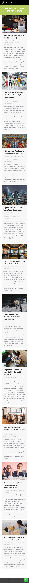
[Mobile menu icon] (26, 2)
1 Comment (6, 492)
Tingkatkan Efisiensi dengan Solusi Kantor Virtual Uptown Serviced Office (13, 95)
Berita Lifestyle (13, 156)
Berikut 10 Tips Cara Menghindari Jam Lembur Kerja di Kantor (12, 317)
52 (24, 574)
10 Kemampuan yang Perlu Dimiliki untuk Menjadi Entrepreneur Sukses (12, 485)
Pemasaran (6, 158)
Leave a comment (7, 44)
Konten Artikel (13, 40)
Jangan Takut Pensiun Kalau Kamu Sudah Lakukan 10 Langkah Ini (13, 372)
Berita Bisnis (6, 40)
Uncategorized (6, 214)
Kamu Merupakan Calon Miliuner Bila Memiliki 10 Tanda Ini (14, 429)
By (8, 42)
